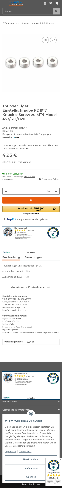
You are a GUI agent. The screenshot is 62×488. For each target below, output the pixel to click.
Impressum (10, 451)
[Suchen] (56, 11)
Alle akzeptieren (31, 459)
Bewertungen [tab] (33, 257)
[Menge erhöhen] (56, 191)
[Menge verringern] (6, 191)
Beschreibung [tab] (11, 257)
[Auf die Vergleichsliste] (45, 40)
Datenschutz (25, 451)
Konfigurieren (31, 468)
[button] (45, 3)
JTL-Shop (36, 484)
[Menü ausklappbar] (3, 2)
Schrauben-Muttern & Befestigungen (32, 134)
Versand (27, 162)
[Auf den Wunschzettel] (53, 40)
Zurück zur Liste (12, 23)
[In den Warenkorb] (4, 32)
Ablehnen (31, 476)
